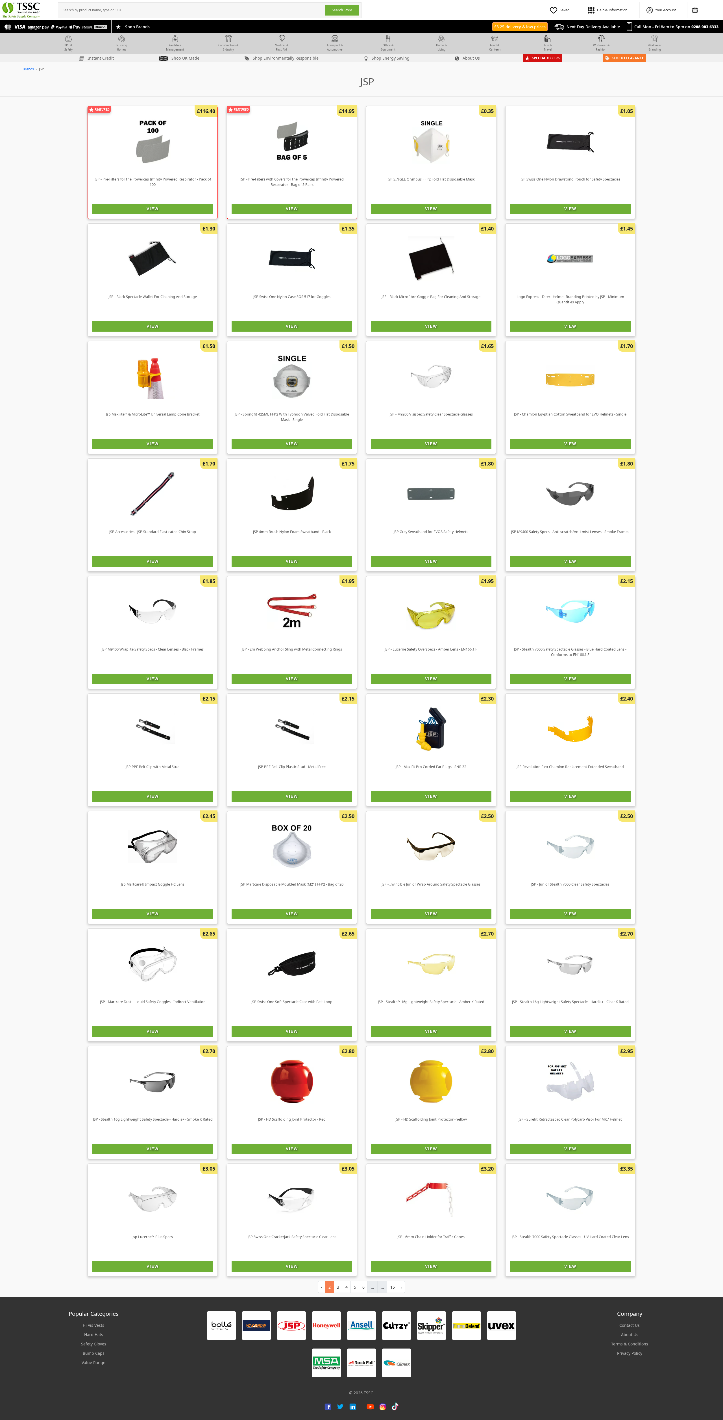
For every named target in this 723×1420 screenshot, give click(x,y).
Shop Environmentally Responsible (285, 58)
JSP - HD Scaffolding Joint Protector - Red (292, 1119)
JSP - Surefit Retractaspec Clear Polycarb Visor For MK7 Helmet (570, 1119)
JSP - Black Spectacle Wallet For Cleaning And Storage (152, 296)
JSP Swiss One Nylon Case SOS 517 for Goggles (291, 296)
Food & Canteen (494, 47)
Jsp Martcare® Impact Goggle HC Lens (152, 884)
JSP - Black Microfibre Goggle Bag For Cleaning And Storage (431, 296)
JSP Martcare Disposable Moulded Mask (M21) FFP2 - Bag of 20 (291, 884)
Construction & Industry (228, 47)
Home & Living (441, 47)
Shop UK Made (184, 58)
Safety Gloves (93, 1344)
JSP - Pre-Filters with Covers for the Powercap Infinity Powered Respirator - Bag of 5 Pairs (292, 182)
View (153, 208)
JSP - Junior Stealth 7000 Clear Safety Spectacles (570, 884)
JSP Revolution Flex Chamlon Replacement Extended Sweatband (570, 766)
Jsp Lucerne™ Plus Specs (152, 1236)
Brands (28, 69)
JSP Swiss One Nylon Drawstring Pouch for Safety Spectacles (570, 179)
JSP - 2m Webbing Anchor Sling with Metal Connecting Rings (292, 649)
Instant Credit (100, 58)
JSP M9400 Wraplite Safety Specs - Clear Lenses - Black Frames (153, 649)
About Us (470, 58)
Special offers (546, 58)
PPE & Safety (68, 47)
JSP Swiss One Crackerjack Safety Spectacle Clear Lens (292, 1236)
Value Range (93, 1362)
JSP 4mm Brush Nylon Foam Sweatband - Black (292, 531)
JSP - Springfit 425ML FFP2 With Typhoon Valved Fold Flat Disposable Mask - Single (292, 417)
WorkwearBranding (654, 47)
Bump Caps (93, 1353)
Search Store (342, 10)
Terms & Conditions (629, 1344)
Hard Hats (93, 1334)
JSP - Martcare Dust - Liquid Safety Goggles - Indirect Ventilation (153, 1001)
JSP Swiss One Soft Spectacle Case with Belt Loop (291, 1001)
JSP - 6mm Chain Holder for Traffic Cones (431, 1236)
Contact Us (629, 1325)
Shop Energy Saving (390, 58)
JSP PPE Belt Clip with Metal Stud (153, 766)
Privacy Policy (629, 1353)
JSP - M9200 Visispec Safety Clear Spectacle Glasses (431, 414)
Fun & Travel (548, 47)
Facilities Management (175, 47)
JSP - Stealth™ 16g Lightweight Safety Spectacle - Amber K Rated (431, 1001)
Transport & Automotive (335, 47)
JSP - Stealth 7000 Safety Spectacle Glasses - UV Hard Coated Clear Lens (570, 1236)
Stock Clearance (628, 58)
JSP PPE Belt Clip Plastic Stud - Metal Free (292, 766)
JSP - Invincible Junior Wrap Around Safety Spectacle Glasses (431, 884)
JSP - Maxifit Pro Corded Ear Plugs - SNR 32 (431, 766)
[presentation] (191, 10)
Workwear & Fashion (601, 47)
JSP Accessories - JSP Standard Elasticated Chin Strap (152, 531)
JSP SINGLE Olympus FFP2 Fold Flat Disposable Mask (431, 179)
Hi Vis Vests (93, 1325)
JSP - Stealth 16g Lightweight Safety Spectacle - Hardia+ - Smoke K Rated (153, 1119)
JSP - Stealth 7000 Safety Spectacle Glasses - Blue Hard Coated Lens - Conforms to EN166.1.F (570, 652)
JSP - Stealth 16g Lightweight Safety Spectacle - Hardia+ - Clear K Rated (570, 1001)
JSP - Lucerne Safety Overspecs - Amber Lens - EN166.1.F (431, 649)
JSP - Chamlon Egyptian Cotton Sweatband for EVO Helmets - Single (570, 414)
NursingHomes (121, 47)
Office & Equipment (388, 47)
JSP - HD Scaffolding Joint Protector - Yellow (431, 1119)
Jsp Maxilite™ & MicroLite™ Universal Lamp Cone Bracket (153, 414)
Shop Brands (137, 26)
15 (392, 1287)
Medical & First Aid (281, 47)
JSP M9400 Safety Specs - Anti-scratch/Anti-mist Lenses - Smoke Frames (570, 531)
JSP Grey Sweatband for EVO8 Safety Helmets (431, 531)
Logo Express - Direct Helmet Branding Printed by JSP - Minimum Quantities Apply (570, 299)
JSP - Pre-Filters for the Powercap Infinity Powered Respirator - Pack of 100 (153, 182)
